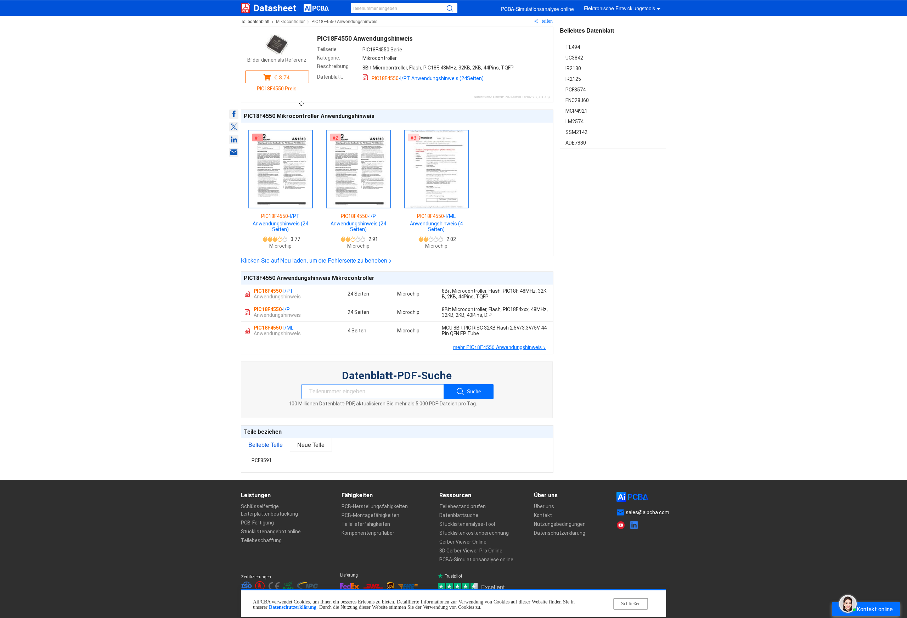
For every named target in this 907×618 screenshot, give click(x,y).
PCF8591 (262, 460)
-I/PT (277, 293)
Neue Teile (311, 444)
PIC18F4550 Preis (277, 88)
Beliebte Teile (265, 444)
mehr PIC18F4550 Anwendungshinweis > (499, 346)
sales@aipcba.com (647, 512)
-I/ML (277, 330)
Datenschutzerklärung (292, 607)
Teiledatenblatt (255, 21)
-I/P (277, 312)
